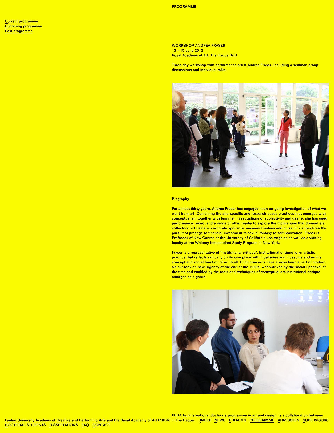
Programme (262, 421)
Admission (288, 421)
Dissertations (63, 425)
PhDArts (237, 421)
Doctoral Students (25, 425)
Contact (101, 425)
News (220, 421)
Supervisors (316, 421)
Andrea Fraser (259, 65)
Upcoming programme (23, 26)
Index (205, 421)
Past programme (19, 31)
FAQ (85, 425)
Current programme (21, 22)
